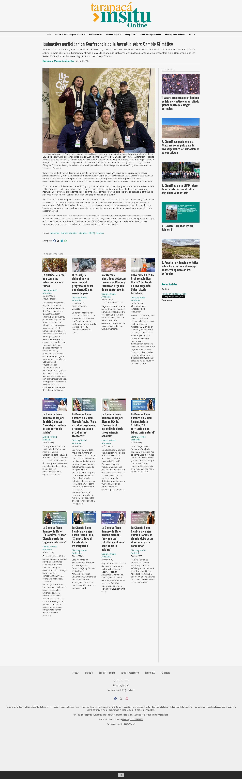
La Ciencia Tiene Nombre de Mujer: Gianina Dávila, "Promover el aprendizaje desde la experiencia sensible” (112, 425)
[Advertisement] (98, 640)
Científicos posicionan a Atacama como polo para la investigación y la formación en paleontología (180, 147)
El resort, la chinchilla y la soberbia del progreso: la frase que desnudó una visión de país (83, 284)
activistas (55, 233)
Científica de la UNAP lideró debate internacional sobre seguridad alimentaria (180, 189)
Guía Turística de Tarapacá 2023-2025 (70, 34)
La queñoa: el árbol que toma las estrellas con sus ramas (53, 280)
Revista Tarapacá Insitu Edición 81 (177, 228)
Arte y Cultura (130, 34)
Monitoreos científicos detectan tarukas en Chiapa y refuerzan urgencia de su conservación (113, 282)
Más (190, 34)
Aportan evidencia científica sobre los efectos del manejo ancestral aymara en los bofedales (180, 267)
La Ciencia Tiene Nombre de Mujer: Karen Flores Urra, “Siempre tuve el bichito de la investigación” (83, 536)
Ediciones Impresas (113, 34)
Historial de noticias (107, 672)
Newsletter (89, 672)
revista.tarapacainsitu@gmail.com (121, 690)
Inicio (49, 34)
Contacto (75, 672)
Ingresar (166, 672)
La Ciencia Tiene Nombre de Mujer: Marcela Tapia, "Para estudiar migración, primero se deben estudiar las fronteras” (84, 425)
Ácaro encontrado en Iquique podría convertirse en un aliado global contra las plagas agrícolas (180, 103)
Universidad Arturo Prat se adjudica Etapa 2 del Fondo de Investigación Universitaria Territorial (142, 284)
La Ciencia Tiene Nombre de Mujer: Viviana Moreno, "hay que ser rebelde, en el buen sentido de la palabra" (113, 538)
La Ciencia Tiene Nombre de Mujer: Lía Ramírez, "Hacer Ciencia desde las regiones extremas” (54, 534)
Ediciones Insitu (95, 34)
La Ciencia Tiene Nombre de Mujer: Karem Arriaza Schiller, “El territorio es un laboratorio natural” (143, 423)
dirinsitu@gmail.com (160, 714)
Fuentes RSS (150, 672)
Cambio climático (69, 233)
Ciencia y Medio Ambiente (175, 34)
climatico (83, 233)
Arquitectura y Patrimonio (150, 34)
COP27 (92, 233)
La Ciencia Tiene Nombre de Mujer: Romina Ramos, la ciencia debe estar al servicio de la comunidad (142, 536)
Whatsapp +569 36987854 (132, 719)
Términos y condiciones (130, 672)
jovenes (100, 233)
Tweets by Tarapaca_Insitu (174, 294)
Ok (121, 775)
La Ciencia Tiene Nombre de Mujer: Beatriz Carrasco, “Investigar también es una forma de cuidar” (54, 423)
